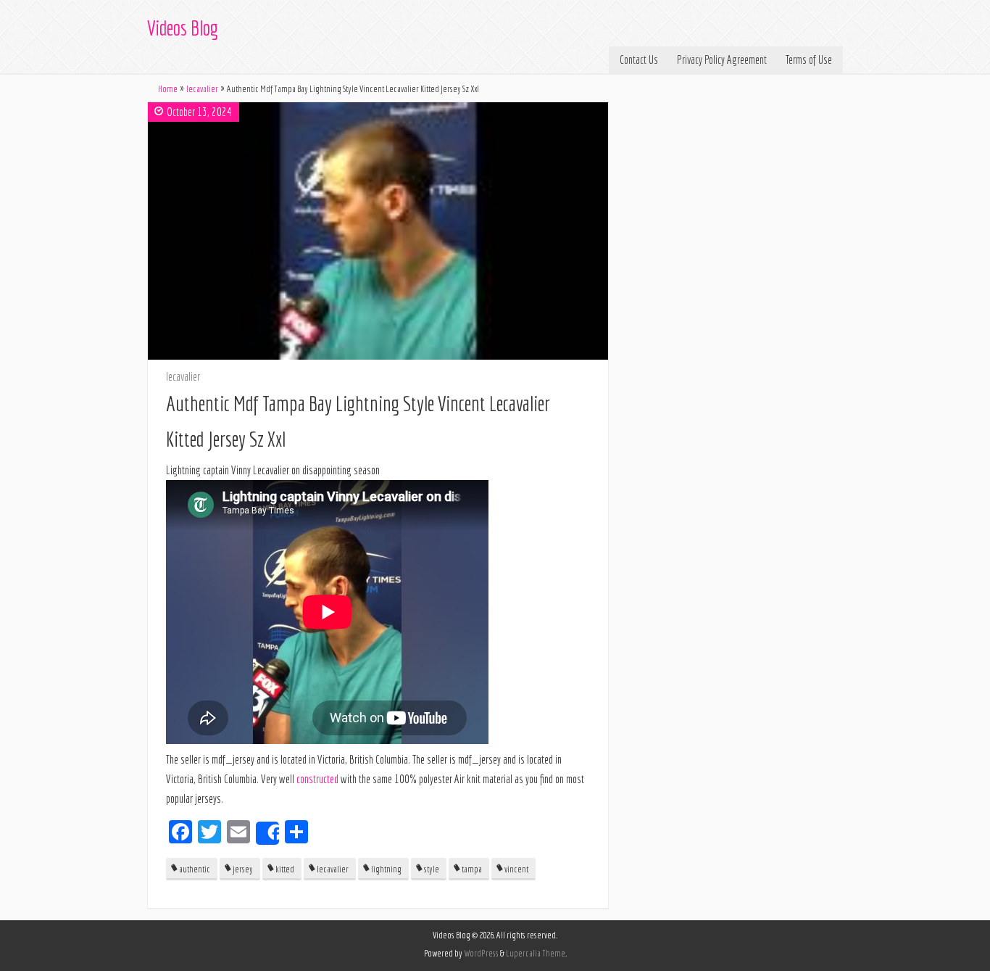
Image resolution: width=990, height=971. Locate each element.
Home (168, 88)
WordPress (481, 953)
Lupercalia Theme (535, 953)
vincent (516, 869)
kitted (284, 869)
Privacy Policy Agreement (722, 59)
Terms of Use (809, 59)
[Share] (267, 833)
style (431, 869)
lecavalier (202, 88)
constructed (317, 778)
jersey (243, 869)
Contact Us (639, 59)
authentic (194, 869)
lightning (386, 869)
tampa (472, 869)
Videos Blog (182, 28)
